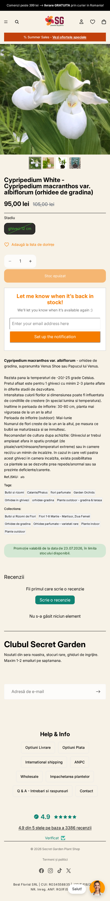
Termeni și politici (55, 859)
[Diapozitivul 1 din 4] (35, 163)
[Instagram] (50, 871)
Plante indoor (90, 524)
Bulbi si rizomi (14, 492)
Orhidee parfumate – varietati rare (56, 524)
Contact (86, 791)
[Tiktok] (60, 871)
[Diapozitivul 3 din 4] (61, 163)
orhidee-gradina (43, 500)
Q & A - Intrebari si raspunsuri (42, 791)
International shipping (44, 762)
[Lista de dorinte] (92, 22)
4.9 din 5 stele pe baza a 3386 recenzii (55, 827)
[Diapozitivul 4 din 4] (75, 163)
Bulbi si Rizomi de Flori (20, 516)
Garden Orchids (84, 492)
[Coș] (103, 22)
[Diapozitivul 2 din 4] (48, 163)
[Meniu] (6, 22)
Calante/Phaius (37, 492)
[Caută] (17, 22)
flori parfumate (61, 492)
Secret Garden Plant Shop (61, 849)
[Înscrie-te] (98, 691)
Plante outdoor (15, 531)
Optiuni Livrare (38, 747)
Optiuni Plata (73, 747)
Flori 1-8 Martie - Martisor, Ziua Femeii (64, 516)
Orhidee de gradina (17, 524)
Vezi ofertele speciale (69, 37)
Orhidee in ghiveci (17, 500)
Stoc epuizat (55, 276)
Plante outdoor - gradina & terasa (79, 500)
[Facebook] (41, 871)
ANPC (79, 762)
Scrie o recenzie (55, 599)
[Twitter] (68, 871)
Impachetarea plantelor (70, 776)
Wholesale (29, 776)
